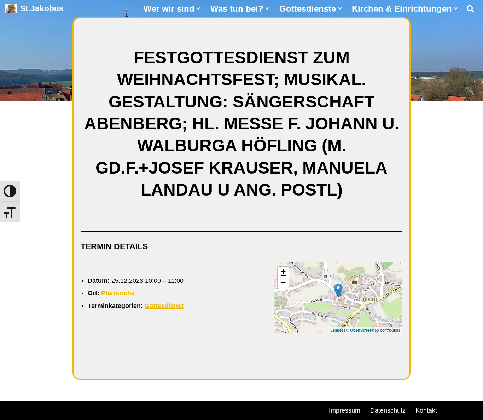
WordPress (85, 409)
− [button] (283, 282)
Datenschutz (388, 410)
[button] (198, 8)
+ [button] (283, 271)
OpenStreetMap (364, 330)
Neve (12, 409)
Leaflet (336, 330)
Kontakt (426, 410)
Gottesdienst (164, 305)
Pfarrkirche (118, 293)
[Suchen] (470, 8)
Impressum (344, 410)
